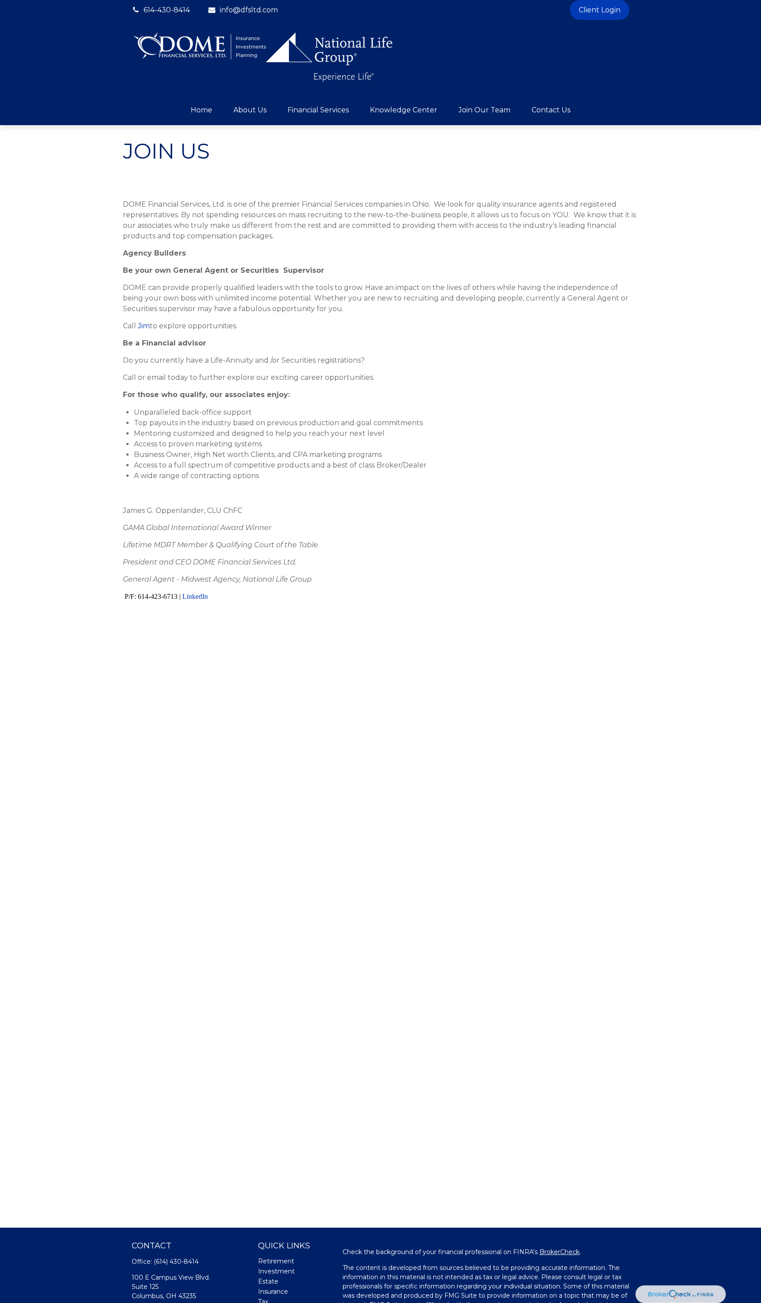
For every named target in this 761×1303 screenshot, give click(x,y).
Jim (143, 326)
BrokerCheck (559, 1252)
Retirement (276, 1261)
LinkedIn (195, 596)
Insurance (273, 1292)
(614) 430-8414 (176, 1262)
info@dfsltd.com (249, 10)
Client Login (600, 10)
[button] (201, 110)
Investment (276, 1271)
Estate (268, 1281)
